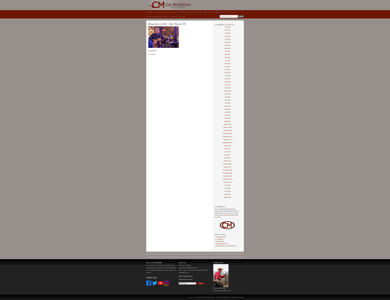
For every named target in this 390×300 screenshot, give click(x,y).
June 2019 (227, 82)
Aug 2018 (227, 109)
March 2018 (227, 124)
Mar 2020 (227, 54)
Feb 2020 (227, 57)
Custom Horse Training (158, 16)
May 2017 (227, 155)
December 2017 (227, 133)
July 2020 (227, 42)
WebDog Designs (238, 297)
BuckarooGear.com (222, 243)
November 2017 (227, 136)
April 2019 (227, 88)
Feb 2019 (227, 94)
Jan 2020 (227, 60)
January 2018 (227, 130)
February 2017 (227, 164)
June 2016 (227, 188)
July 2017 (227, 148)
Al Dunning (220, 239)
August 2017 (227, 145)
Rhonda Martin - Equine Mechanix (226, 246)
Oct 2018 (227, 103)
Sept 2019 (227, 72)
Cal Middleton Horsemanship (195, 5)
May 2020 (227, 48)
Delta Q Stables (221, 237)
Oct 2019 (227, 69)
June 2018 (227, 115)
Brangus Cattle (178, 16)
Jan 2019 (227, 97)
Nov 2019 (227, 66)
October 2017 (227, 139)
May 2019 (227, 85)
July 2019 (227, 79)
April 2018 (227, 121)
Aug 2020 (227, 39)
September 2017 (227, 142)
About (233, 12)
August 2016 (227, 182)
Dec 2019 (227, 63)
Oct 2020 (227, 33)
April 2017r (227, 158)
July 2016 (227, 185)
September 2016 (227, 179)
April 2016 (227, 194)
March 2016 (227, 197)
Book (226, 12)
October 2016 (227, 176)
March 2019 (227, 91)
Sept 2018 (227, 106)
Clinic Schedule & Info (165, 12)
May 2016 (227, 191)
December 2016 (227, 170)
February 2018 (227, 127)
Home (150, 12)
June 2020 (227, 45)
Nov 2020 (227, 30)
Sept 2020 (227, 36)
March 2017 (227, 161)
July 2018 (227, 112)
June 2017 (227, 152)
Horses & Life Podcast (211, 12)
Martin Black (220, 241)
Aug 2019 (227, 76)
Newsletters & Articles (189, 12)
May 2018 (227, 118)
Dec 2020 (227, 27)
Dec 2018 (227, 100)
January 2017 (227, 167)
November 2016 (227, 173)
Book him (227, 215)
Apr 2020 (227, 51)
